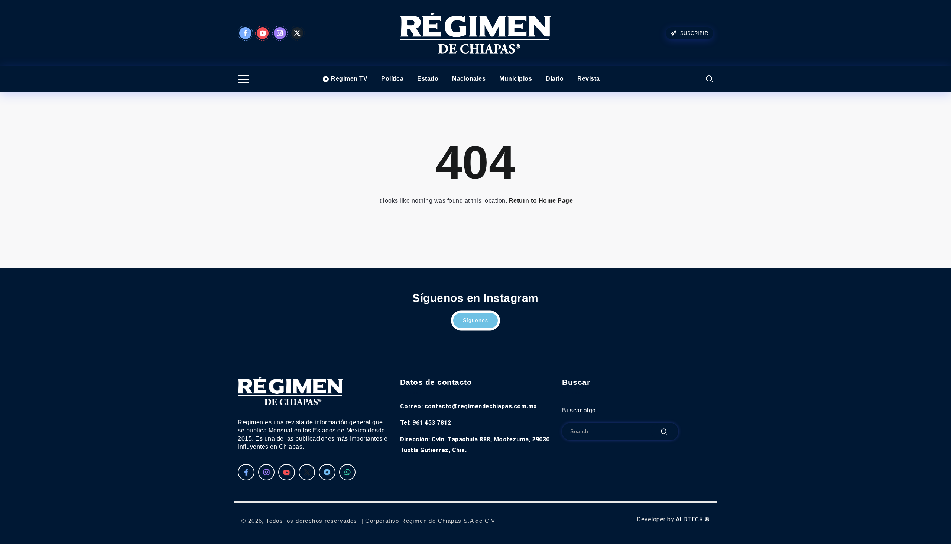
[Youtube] (263, 33)
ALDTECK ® (693, 519)
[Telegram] (327, 472)
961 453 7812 (431, 422)
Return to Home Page (541, 200)
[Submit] (664, 431)
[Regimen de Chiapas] (290, 390)
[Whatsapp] (347, 472)
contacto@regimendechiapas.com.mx (481, 406)
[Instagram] (280, 33)
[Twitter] (297, 33)
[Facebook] (245, 33)
